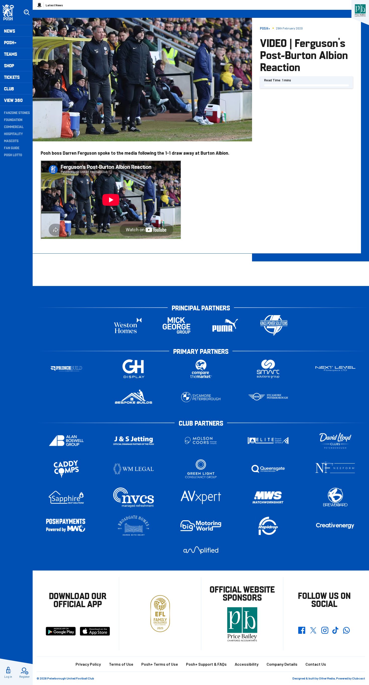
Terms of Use (121, 664)
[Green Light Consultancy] (200, 469)
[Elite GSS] (268, 440)
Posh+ (10, 42)
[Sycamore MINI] (268, 397)
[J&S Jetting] (133, 440)
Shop (9, 65)
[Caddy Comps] (66, 469)
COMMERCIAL (14, 126)
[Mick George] (176, 325)
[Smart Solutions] (268, 369)
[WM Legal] (133, 469)
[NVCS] (133, 497)
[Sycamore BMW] (200, 397)
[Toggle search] (27, 12)
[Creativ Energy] (335, 526)
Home (39, 5)
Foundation (13, 119)
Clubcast (358, 678)
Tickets (12, 77)
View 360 (13, 100)
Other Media (327, 678)
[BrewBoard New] (335, 497)
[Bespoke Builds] (133, 397)
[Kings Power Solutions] (274, 325)
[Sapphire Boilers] (66, 497)
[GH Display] (133, 369)
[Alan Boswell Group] (66, 440)
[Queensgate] (268, 469)
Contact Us (315, 664)
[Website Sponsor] (360, 10)
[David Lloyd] (335, 440)
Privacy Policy (88, 664)
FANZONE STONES (17, 112)
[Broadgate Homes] (133, 526)
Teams (10, 54)
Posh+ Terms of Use (159, 664)
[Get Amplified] (200, 550)
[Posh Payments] (66, 526)
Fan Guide (11, 147)
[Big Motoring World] (200, 525)
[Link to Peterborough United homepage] (10, 12)
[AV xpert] (200, 497)
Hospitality (13, 133)
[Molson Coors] (200, 440)
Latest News (54, 5)
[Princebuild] (66, 369)
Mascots (11, 140)
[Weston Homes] (127, 325)
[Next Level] (335, 369)
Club (9, 88)
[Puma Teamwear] (225, 325)
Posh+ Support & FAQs (206, 664)
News (9, 31)
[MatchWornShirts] (268, 497)
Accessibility (247, 664)
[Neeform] (335, 469)
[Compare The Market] (200, 369)
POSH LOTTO (13, 154)
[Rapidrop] (268, 526)
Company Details (282, 664)
